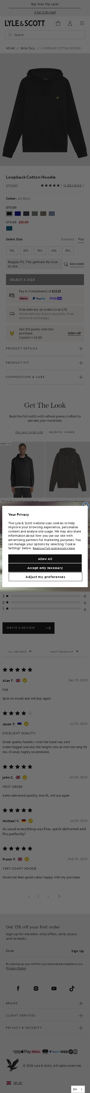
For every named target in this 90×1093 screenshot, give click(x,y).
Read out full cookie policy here (54, 548)
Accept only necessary (45, 568)
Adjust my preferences (46, 577)
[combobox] (78, 1089)
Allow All (45, 559)
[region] (45, 546)
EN (75, 1089)
